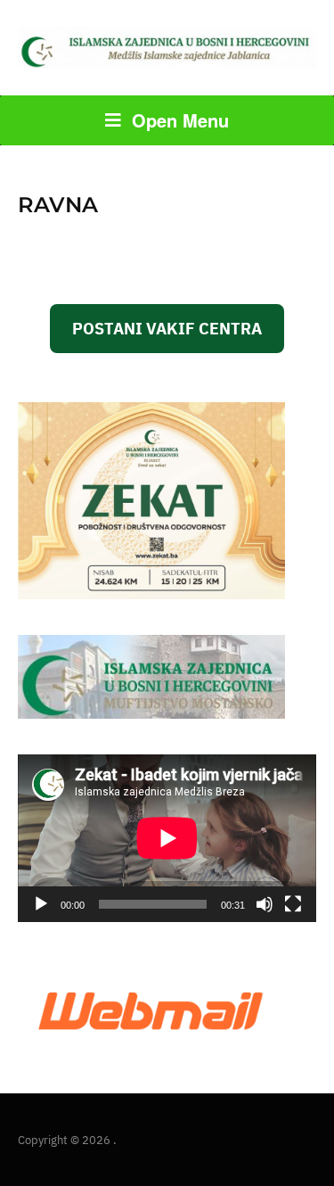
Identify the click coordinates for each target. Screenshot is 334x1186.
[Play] (41, 904)
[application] (167, 838)
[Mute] (264, 904)
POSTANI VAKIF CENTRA (167, 328)
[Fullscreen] (293, 904)
